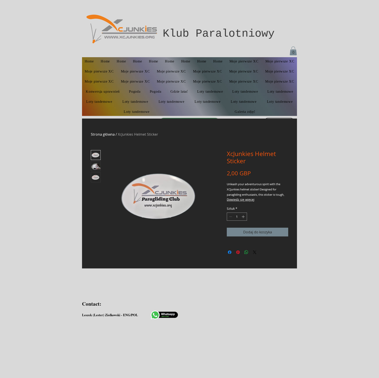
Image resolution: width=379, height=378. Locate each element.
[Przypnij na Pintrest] (238, 252)
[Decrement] (230, 216)
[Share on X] (254, 252)
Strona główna (103, 134)
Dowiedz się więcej (240, 199)
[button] (293, 50)
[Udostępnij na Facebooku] (229, 252)
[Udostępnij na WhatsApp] (246, 252)
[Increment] (243, 216)
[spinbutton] (237, 216)
